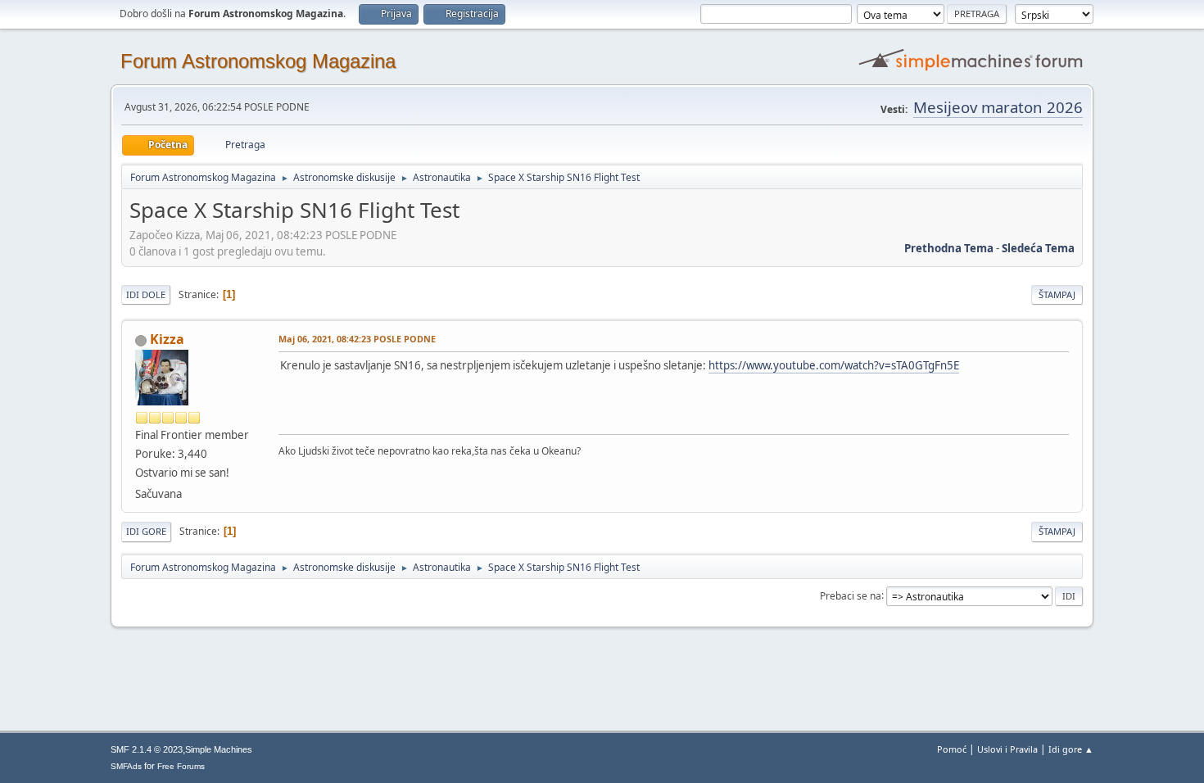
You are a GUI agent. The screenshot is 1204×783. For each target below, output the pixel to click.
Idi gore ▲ (1070, 749)
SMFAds (126, 766)
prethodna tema (949, 248)
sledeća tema (1038, 248)
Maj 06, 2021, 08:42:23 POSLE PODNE (357, 339)
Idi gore (146, 531)
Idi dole (145, 294)
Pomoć (951, 749)
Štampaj (1057, 294)
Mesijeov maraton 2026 (998, 107)
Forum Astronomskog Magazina (258, 61)
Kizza (167, 339)
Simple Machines (218, 749)
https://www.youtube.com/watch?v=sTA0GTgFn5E (833, 365)
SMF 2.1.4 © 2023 (147, 749)
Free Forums (181, 766)
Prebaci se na (850, 595)
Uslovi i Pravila (1007, 749)
